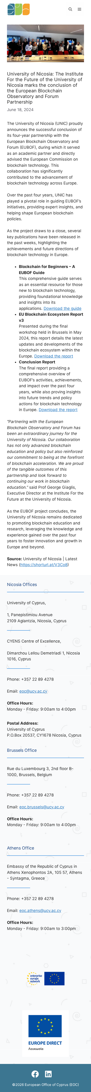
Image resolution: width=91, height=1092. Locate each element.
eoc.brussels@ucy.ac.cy (41, 807)
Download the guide (62, 308)
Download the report (53, 356)
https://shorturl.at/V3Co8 (43, 564)
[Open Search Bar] (70, 9)
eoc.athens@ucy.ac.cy (40, 910)
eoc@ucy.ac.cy (33, 691)
